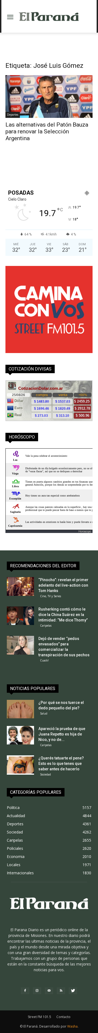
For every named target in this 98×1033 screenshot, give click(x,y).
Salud (43, 713)
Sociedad (45, 774)
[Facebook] (25, 991)
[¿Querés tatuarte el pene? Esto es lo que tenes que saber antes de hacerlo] (20, 765)
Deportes (12, 115)
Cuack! (44, 660)
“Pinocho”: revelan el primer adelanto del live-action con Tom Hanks (63, 585)
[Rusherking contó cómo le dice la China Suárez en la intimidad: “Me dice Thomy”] (20, 615)
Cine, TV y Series (50, 596)
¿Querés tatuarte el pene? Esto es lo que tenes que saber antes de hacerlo (61, 763)
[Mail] (49, 991)
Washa (72, 1026)
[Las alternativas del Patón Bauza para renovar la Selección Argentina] (49, 96)
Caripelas (45, 625)
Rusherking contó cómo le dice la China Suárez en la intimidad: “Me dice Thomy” (63, 614)
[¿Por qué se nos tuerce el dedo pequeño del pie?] (20, 709)
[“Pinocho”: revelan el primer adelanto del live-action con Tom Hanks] (20, 586)
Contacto (63, 1016)
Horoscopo (84, 531)
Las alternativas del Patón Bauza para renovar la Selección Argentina (46, 131)
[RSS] (61, 991)
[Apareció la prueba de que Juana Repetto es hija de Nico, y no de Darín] (20, 735)
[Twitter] (73, 991)
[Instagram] (37, 991)
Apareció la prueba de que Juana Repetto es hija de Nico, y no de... (61, 734)
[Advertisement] (49, 42)
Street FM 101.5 (39, 1016)
